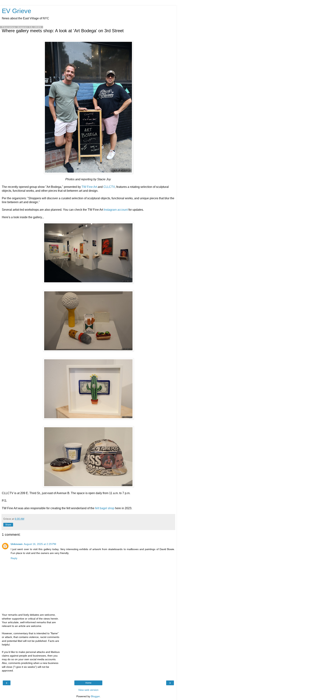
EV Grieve (16, 10)
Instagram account (116, 209)
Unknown (17, 544)
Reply (14, 558)
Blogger (95, 696)
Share (8, 524)
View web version (88, 689)
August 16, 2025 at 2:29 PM (40, 544)
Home (88, 683)
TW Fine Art (89, 186)
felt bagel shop (104, 508)
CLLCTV (109, 186)
